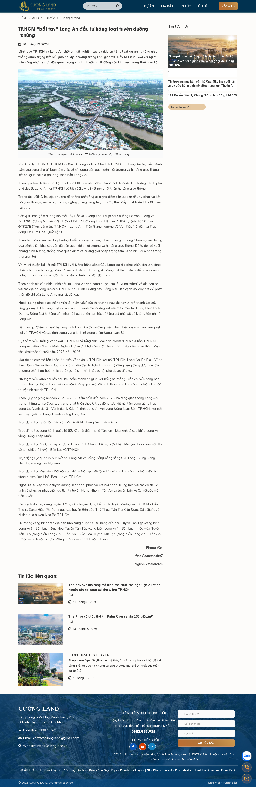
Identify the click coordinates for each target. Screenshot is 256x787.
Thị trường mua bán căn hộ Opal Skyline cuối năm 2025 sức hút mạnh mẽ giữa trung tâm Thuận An (202, 83)
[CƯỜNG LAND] (37, 6)
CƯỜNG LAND (38, 783)
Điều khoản (215, 783)
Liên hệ (202, 6)
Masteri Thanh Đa (194, 770)
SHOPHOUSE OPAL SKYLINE (89, 655)
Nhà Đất (166, 6)
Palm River (127, 770)
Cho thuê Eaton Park (222, 770)
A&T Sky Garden (74, 770)
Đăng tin (228, 6)
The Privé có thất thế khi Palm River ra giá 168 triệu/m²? (111, 616)
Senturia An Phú (169, 770)
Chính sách (231, 783)
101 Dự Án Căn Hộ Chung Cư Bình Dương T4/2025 (202, 95)
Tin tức (185, 6)
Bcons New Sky (99, 770)
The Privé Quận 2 (49, 770)
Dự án (149, 6)
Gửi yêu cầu (206, 743)
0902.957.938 (51, 730)
